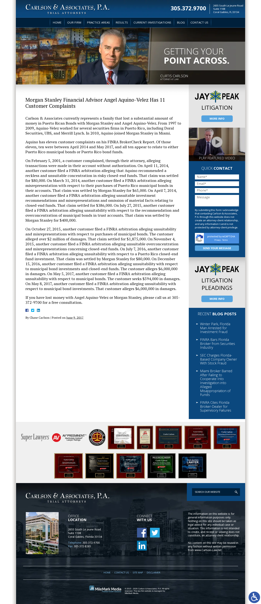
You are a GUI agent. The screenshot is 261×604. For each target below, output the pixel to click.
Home (57, 22)
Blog (181, 22)
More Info (217, 118)
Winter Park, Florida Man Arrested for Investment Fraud (215, 328)
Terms (225, 240)
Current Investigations (152, 22)
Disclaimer (153, 572)
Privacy (217, 240)
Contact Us (199, 22)
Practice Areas (98, 22)
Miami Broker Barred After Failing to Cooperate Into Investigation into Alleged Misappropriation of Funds (216, 383)
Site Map (138, 572)
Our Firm (74, 22)
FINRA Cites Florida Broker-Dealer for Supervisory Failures (215, 406)
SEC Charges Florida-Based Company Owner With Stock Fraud (218, 359)
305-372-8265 (82, 546)
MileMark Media (131, 593)
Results (122, 22)
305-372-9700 (91, 542)
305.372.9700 (188, 7)
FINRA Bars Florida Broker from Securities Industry (217, 343)
